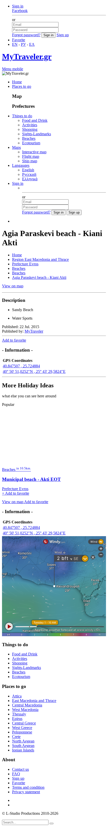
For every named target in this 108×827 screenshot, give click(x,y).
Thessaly (19, 714)
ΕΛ (32, 44)
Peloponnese (22, 732)
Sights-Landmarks (36, 134)
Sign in (17, 6)
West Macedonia (25, 709)
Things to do (22, 116)
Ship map (29, 161)
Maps (16, 147)
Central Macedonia (27, 705)
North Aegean (23, 741)
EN (15, 44)
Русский (29, 174)
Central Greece (24, 723)
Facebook (20, 11)
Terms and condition (28, 787)
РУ (23, 44)
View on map (12, 286)
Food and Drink (34, 120)
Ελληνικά (29, 179)
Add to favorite (14, 340)
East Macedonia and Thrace (34, 700)
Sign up (63, 35)
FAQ (16, 774)
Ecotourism (31, 143)
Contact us (20, 769)
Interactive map (34, 152)
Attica (17, 696)
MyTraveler (34, 331)
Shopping (29, 129)
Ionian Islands (23, 750)
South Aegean (23, 745)
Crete (16, 736)
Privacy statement (26, 792)
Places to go (21, 86)
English (28, 170)
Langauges (20, 165)
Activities (29, 125)
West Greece (22, 727)
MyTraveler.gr (26, 56)
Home (17, 82)
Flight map (30, 156)
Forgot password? (26, 35)
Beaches (28, 138)
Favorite (18, 40)
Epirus (17, 718)
